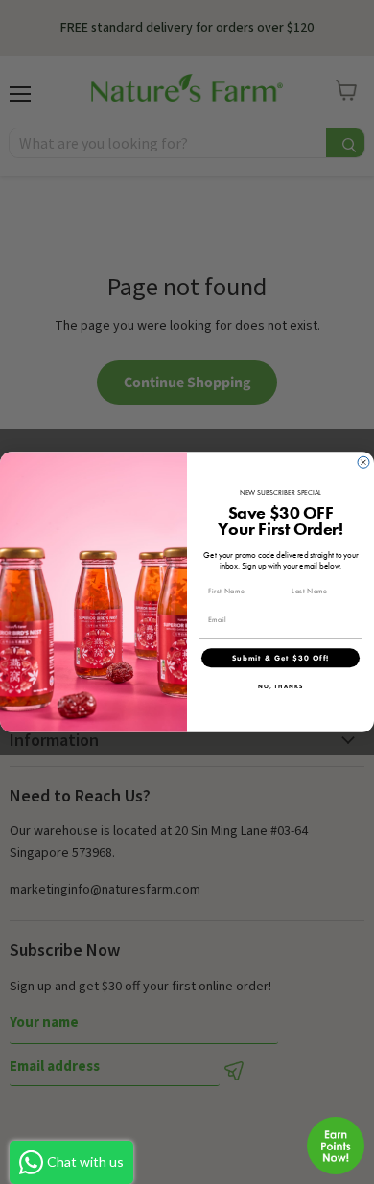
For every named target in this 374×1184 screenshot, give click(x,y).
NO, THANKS (281, 686)
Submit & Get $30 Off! (281, 658)
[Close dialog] (363, 462)
